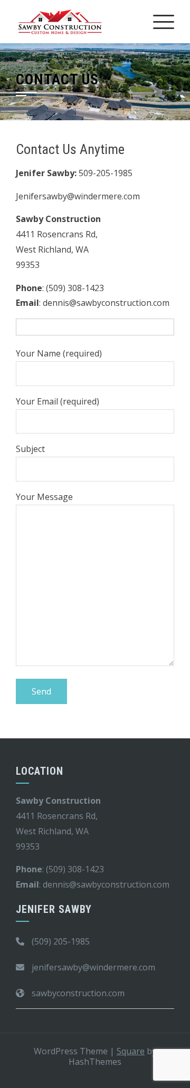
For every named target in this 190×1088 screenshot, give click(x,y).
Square (131, 1051)
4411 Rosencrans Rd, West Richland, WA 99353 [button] (57, 249)
